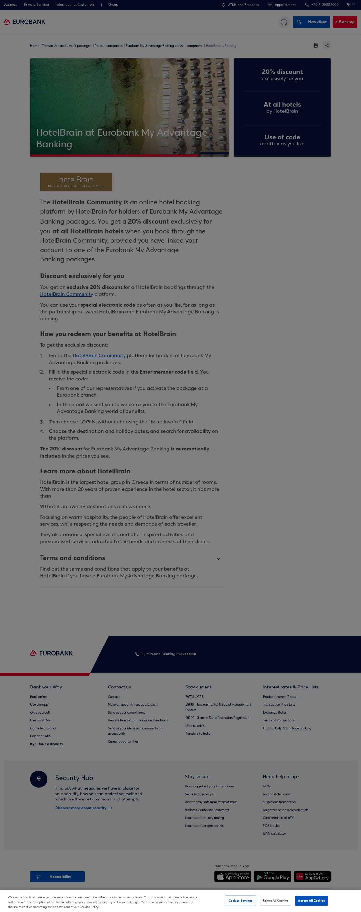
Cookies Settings (241, 900)
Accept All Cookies (311, 900)
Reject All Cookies (275, 900)
